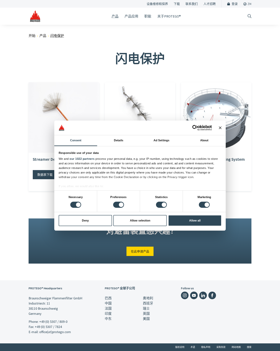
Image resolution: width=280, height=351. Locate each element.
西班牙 (148, 303)
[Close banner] (220, 127)
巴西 (108, 298)
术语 (192, 347)
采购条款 (221, 347)
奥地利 (148, 298)
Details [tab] (118, 140)
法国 (108, 308)
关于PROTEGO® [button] (169, 16)
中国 (108, 303)
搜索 (249, 347)
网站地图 (236, 347)
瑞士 (146, 308)
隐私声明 (205, 347)
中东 (108, 319)
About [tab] (204, 140)
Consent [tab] (76, 140)
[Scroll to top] (269, 340)
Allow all (195, 220)
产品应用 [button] (131, 16)
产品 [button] (115, 16)
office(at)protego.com (55, 332)
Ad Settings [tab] (161, 140)
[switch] (118, 205)
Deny (85, 220)
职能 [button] (147, 16)
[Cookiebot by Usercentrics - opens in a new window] (195, 128)
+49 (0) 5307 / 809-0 (53, 321)
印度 (108, 313)
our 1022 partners (82, 158)
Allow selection (140, 220)
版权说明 (179, 347)
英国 (146, 313)
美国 (146, 319)
